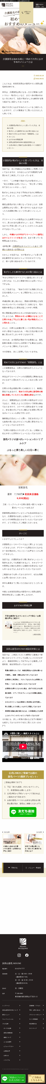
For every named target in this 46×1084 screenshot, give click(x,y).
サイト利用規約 (33, 1019)
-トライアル (6, 1060)
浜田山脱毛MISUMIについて (10, 1010)
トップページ (6, 1005)
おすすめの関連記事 (16, 139)
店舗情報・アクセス (34, 1005)
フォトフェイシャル (7, 1019)
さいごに (12, 137)
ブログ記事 (5, 1023)
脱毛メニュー (6, 1014)
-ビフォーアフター (8, 1046)
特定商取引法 (33, 1023)
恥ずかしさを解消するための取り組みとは (24, 131)
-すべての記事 (7, 1028)
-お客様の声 (6, 1051)
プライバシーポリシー (35, 1014)
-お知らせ (6, 1055)
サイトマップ (33, 1028)
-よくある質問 (7, 1042)
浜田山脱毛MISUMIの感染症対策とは (22, 142)
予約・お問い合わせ (34, 1010)
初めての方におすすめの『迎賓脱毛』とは (24, 134)
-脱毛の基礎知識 (7, 1032)
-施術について (7, 1037)
